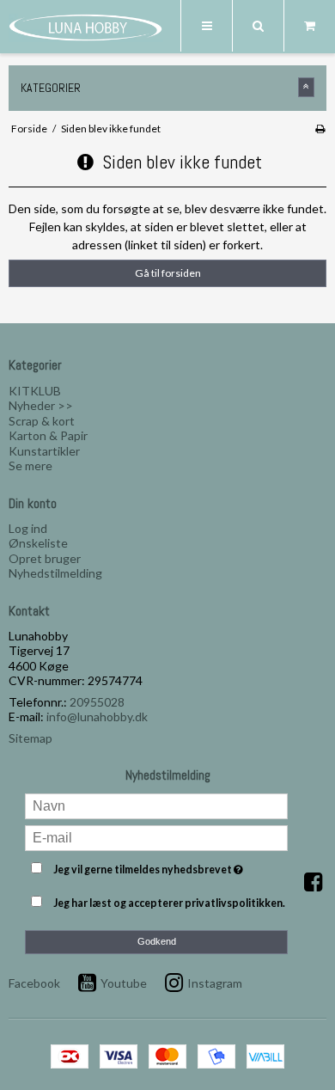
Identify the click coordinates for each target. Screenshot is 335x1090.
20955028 (97, 702)
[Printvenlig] (320, 128)
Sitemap (30, 738)
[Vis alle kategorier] (306, 87)
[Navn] (157, 804)
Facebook (34, 983)
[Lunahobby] (86, 27)
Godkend (156, 941)
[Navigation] (206, 26)
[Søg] (257, 26)
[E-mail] (157, 836)
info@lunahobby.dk (97, 716)
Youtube (123, 983)
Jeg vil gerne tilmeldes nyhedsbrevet (156, 867)
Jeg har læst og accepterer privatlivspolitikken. (169, 903)
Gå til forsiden (168, 272)
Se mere (30, 465)
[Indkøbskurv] (309, 26)
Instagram (214, 983)
